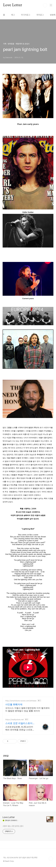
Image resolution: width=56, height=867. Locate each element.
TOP (51, 859)
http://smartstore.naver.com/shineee (20, 701)
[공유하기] (10, 741)
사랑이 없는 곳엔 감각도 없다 (13, 826)
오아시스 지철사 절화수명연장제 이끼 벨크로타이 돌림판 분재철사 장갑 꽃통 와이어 (27, 709)
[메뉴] (51, 5)
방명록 (52, 15)
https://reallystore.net (14, 719)
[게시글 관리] (13, 741)
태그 (13, 15)
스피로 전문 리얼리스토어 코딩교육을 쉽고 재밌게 (18, 723)
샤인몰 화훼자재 (13, 704)
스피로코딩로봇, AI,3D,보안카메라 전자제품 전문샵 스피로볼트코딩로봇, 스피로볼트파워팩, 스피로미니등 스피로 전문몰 (19, 728)
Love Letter (12, 5)
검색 (45, 5)
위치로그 (40, 15)
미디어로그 (25, 15)
